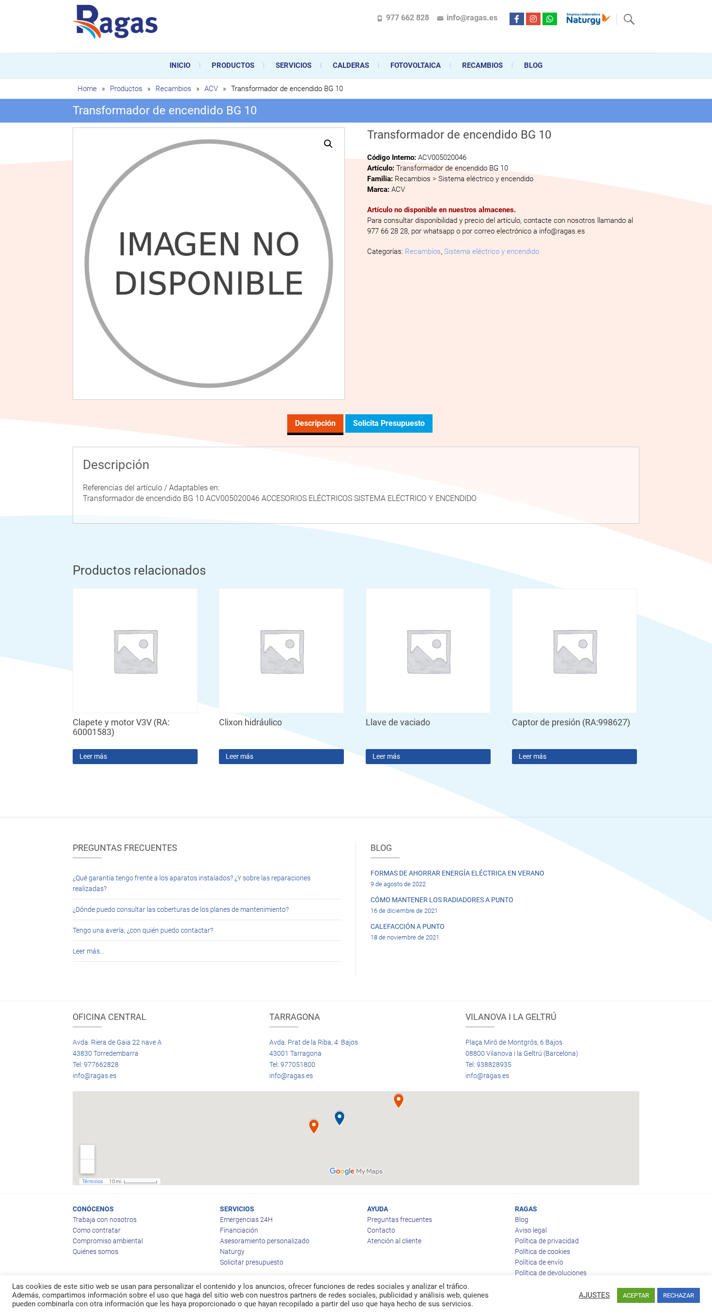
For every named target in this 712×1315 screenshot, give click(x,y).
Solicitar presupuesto (251, 1262)
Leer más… (88, 951)
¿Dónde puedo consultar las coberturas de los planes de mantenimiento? (181, 909)
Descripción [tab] (315, 423)
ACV (211, 88)
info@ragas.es (472, 17)
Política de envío (539, 1262)
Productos (233, 65)
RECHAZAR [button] (678, 1295)
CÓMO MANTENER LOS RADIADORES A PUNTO (442, 900)
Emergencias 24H (246, 1219)
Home (87, 88)
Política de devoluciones (551, 1273)
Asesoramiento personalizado (265, 1241)
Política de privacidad (547, 1241)
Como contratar (97, 1230)
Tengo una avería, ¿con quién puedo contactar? (143, 930)
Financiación (239, 1230)
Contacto (381, 1230)
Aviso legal (531, 1230)
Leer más (93, 756)
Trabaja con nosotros (105, 1219)
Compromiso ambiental (108, 1241)
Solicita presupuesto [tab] (389, 423)
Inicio (180, 65)
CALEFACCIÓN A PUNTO (408, 926)
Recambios (482, 65)
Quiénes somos (95, 1251)
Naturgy (232, 1251)
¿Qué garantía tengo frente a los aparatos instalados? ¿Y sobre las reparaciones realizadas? (191, 883)
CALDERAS (351, 65)
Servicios (293, 65)
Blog (533, 65)
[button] (328, 144)
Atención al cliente (394, 1241)
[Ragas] (117, 22)
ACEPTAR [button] (636, 1295)
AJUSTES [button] (594, 1295)
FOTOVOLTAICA (415, 65)
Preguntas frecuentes (399, 1219)
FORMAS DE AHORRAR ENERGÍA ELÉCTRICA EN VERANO (457, 873)
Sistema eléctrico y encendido (491, 251)
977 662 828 (407, 17)
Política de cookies (542, 1251)
